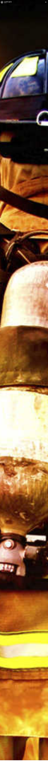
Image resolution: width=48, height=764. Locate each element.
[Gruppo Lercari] (7, 2)
